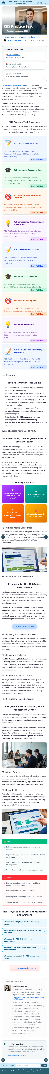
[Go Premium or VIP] (37, 3)
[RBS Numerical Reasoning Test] (24, 175)
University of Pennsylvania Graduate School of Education (29, 998)
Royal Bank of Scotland (15, 85)
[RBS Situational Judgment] (24, 304)
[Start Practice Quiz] (46, 537)
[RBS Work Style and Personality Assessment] (24, 356)
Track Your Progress (8, 1065)
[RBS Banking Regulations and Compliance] (24, 201)
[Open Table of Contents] (3, 537)
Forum (42, 1070)
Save (44, 1065)
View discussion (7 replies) (17, 1055)
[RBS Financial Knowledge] (24, 280)
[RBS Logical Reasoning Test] (24, 148)
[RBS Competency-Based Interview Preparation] (24, 228)
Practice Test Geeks (8, 1071)
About (19, 1070)
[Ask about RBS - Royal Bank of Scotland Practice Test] (3, 1060)
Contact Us (26, 1070)
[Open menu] (45, 3)
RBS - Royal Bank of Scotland (23, 37)
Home (6, 37)
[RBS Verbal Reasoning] (24, 329)
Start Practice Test (26, 626)
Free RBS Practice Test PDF (25, 968)
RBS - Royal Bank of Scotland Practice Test (20, 3)
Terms (35, 1072)
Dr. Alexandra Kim (15, 40)
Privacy (29, 1072)
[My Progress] (41, 3)
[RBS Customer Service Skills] (24, 255)
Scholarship (34, 1070)
